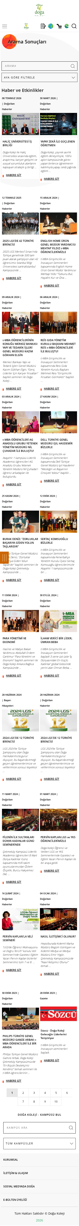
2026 (39, 1220)
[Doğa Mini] (35, 26)
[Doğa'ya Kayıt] (43, 26)
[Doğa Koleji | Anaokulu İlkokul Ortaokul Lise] (39, 10)
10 (55, 1101)
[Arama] (74, 26)
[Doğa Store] (59, 26)
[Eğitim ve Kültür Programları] (50, 26)
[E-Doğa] (66, 26)
